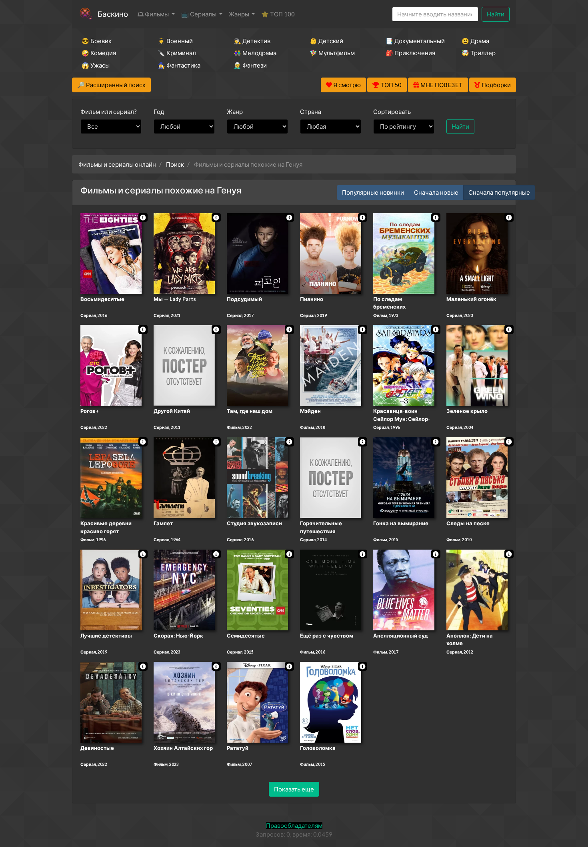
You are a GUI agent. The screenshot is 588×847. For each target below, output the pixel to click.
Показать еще (294, 789)
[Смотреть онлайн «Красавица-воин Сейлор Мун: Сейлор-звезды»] (403, 365)
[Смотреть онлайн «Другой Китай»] (184, 365)
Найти (495, 14)
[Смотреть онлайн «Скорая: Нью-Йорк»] (184, 589)
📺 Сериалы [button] (199, 14)
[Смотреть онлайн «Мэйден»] (330, 365)
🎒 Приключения (410, 52)
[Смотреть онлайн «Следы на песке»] (477, 477)
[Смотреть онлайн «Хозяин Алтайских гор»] (184, 701)
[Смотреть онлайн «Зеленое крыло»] (477, 365)
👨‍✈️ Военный (175, 40)
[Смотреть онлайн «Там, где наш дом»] (257, 365)
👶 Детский (326, 40)
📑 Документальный (413, 40)
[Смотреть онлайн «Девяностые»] (111, 701)
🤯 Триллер (479, 52)
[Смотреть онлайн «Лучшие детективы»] (111, 589)
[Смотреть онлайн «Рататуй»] (257, 701)
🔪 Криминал (177, 52)
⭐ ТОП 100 (278, 14)
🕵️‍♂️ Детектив (252, 40)
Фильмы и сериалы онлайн (117, 164)
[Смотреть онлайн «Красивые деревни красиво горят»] (111, 477)
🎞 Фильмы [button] (154, 14)
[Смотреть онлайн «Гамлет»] (184, 477)
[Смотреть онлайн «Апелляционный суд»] (403, 589)
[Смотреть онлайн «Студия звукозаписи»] (257, 477)
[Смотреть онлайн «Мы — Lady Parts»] (184, 252)
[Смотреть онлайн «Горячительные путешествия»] (330, 477)
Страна (310, 111)
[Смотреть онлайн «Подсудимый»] (257, 252)
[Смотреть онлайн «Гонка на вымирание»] (403, 477)
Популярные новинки (373, 192)
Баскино (113, 13)
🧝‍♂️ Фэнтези (250, 65)
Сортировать (392, 111)
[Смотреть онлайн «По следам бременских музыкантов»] (403, 252)
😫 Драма (475, 40)
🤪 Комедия (99, 52)
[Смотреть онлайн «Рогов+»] (111, 365)
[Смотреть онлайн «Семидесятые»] (257, 589)
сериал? (108, 111)
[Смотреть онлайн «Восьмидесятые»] (111, 252)
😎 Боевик (97, 40)
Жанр (235, 111)
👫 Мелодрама (255, 52)
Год (159, 111)
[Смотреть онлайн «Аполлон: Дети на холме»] (477, 589)
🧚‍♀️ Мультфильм (332, 52)
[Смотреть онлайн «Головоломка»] (330, 701)
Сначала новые (436, 192)
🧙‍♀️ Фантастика (179, 65)
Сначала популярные (499, 192)
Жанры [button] (239, 14)
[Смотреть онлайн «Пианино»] (330, 252)
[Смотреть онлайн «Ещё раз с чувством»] (330, 589)
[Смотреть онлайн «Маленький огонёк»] (477, 252)
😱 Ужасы (96, 65)
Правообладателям (294, 825)
